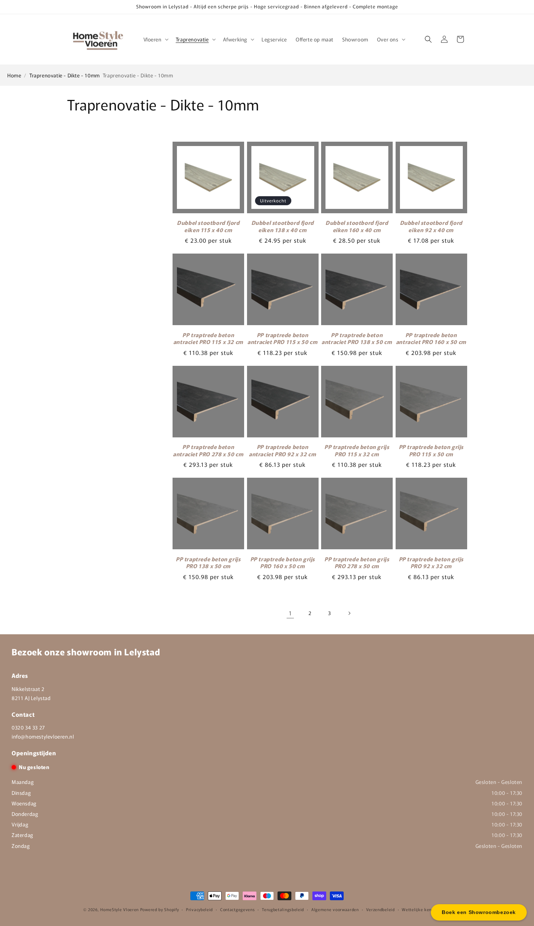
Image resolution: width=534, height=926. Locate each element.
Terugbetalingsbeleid (283, 909)
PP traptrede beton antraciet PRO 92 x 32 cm (282, 450)
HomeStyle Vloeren (119, 909)
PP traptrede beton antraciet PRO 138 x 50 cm (356, 338)
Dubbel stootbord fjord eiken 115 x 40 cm (208, 226)
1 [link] (290, 612)
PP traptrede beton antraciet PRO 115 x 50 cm (282, 338)
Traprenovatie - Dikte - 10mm (64, 75)
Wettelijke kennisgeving (426, 909)
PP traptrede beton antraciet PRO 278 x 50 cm (208, 450)
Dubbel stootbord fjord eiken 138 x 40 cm (282, 226)
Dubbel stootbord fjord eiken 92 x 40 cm (431, 226)
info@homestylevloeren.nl (43, 736)
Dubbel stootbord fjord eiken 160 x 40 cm (356, 226)
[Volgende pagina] (349, 613)
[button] (155, 39)
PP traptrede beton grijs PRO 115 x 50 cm (431, 450)
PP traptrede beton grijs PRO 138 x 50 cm (208, 562)
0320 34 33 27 (28, 727)
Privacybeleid (199, 909)
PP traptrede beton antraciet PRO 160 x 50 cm (431, 338)
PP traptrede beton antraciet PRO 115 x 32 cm (208, 338)
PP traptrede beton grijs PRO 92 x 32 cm (431, 562)
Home (14, 75)
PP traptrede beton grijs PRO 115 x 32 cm (356, 450)
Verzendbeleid (380, 909)
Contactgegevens (237, 909)
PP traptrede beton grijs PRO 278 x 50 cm (356, 562)
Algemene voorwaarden (335, 909)
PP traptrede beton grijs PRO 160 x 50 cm (282, 562)
